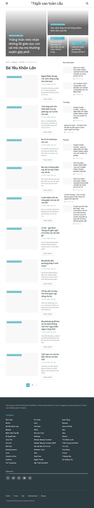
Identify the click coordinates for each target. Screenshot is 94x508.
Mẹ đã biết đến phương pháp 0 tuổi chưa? (49, 263)
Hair (35, 423)
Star (63, 433)
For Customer (11, 463)
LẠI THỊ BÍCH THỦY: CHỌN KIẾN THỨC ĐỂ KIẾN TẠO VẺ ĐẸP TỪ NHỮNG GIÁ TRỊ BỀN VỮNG (80, 87)
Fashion (9, 460)
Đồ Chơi (9, 446)
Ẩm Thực (9, 420)
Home (8, 62)
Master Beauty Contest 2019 (45, 443)
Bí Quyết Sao (11, 436)
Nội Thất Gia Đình (41, 463)
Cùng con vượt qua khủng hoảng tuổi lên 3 (78, 49)
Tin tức (65, 446)
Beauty (8, 430)
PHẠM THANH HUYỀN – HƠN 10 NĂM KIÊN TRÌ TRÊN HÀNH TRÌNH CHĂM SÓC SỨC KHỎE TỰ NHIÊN (80, 112)
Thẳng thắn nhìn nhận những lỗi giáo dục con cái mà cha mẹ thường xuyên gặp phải (24, 46)
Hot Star (37, 426)
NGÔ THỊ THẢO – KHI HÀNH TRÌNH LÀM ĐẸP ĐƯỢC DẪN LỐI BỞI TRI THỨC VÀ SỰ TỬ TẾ (80, 72)
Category (14, 62)
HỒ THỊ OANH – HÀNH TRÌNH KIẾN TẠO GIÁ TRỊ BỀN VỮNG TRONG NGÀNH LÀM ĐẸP (80, 167)
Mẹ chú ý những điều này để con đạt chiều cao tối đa (50, 170)
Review (65, 423)
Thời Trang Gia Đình (70, 443)
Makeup (37, 436)
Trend (64, 453)
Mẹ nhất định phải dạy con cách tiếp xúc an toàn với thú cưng (57, 47)
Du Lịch (9, 443)
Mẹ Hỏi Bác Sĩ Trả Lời (42, 446)
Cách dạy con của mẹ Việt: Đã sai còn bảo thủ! (50, 357)
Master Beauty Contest (42, 440)
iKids (36, 430)
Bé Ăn (8, 423)
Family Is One (11, 456)
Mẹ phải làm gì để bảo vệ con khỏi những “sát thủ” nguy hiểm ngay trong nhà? (50, 325)
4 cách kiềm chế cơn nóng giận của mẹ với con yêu (50, 200)
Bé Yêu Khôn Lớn (16, 36)
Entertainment (11, 450)
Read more (47, 99)
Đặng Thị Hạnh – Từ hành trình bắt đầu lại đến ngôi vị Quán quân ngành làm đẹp (75, 127)
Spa (63, 430)
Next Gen (37, 456)
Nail (35, 453)
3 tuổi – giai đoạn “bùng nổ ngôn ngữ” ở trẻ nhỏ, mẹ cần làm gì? (50, 232)
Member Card (39, 450)
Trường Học (66, 456)
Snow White (67, 426)
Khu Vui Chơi (39, 433)
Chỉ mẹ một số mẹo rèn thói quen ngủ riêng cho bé (49, 293)
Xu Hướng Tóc (67, 460)
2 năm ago (78, 224)
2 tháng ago (78, 120)
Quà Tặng (66, 420)
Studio (64, 436)
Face (7, 453)
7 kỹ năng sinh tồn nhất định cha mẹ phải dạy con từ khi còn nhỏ (49, 110)
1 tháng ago (78, 79)
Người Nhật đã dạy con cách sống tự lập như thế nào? (50, 79)
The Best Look (67, 440)
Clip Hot (9, 440)
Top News (66, 450)
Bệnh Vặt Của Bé (12, 433)
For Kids (22, 62)
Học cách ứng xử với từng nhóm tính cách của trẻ (66, 29)
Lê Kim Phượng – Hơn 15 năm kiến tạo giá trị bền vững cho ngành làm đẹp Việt (74, 197)
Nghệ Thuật (38, 460)
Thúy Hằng (14, 56)
